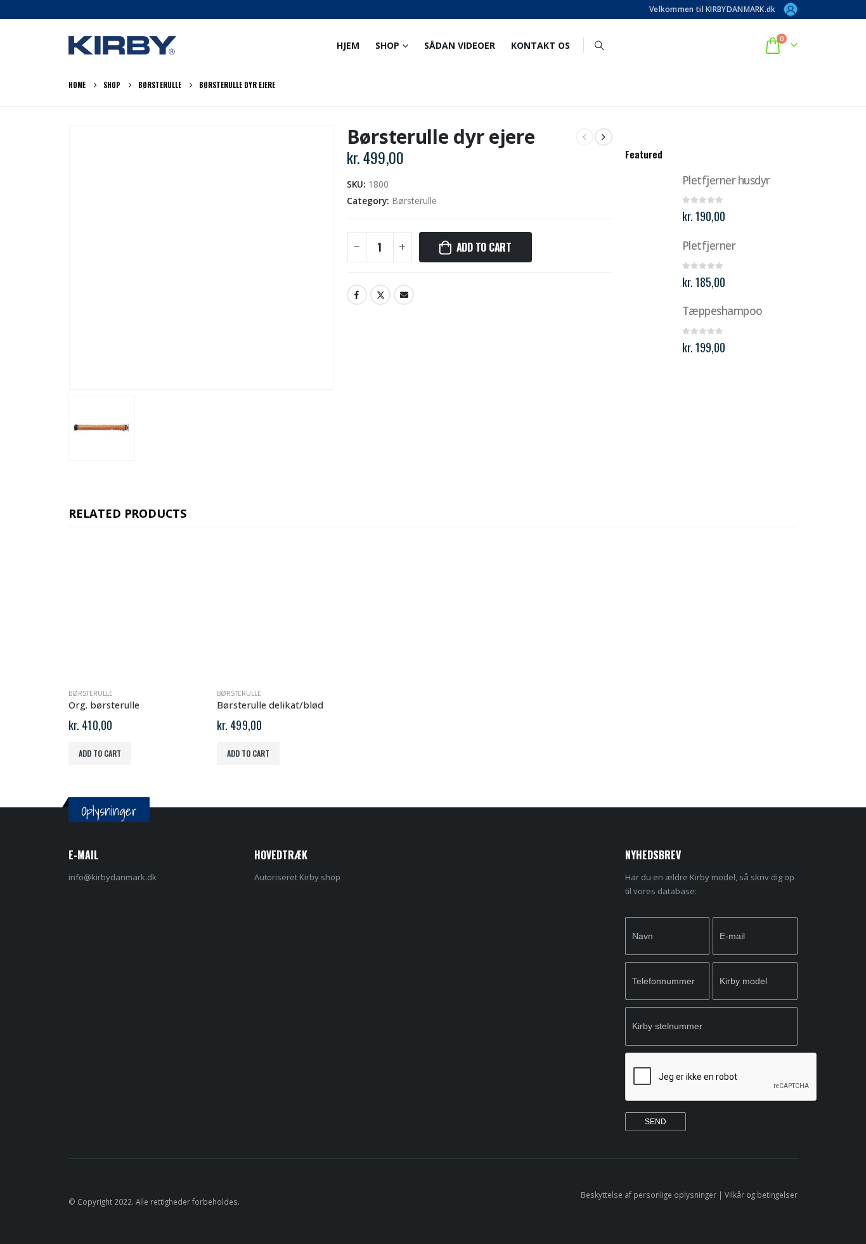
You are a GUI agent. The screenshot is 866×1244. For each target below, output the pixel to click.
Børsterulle (414, 201)
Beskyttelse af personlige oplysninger (648, 1194)
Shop (387, 45)
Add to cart (484, 247)
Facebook (357, 295)
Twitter (380, 295)
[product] (649, 197)
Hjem (348, 45)
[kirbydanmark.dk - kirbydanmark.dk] (122, 45)
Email (404, 295)
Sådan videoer (459, 45)
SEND (655, 1121)
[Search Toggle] (599, 45)
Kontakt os (540, 45)
